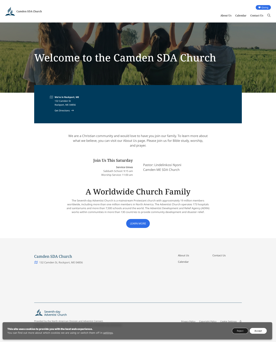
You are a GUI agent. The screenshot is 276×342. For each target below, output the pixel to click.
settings (108, 332)
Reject (240, 330)
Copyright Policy (207, 321)
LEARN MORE (138, 223)
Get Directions (62, 110)
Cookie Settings (228, 321)
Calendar (240, 15)
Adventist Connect (93, 321)
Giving (264, 7)
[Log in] (240, 321)
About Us (225, 15)
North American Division (65, 321)
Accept (258, 330)
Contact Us (256, 15)
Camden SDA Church (29, 11)
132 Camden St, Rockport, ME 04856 (61, 262)
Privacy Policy (188, 321)
